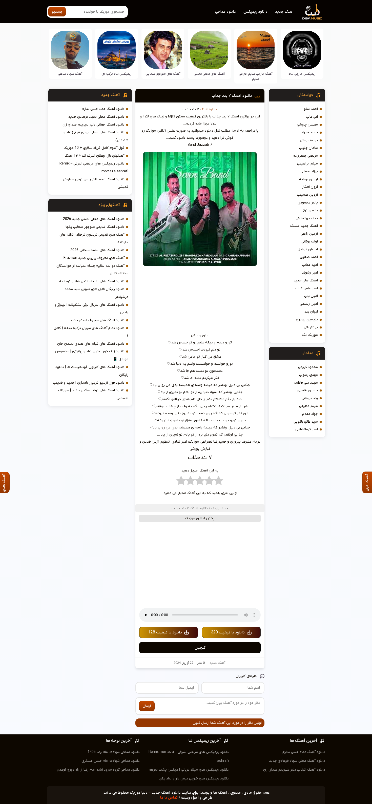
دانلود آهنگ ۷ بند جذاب (232, 95)
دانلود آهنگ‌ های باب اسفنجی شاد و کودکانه (92, 281)
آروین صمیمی (307, 194)
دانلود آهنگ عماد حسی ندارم (103, 109)
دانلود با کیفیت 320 (228, 632)
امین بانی (311, 296)
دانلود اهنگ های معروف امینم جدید (97, 320)
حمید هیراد (309, 132)
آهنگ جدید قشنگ (304, 225)
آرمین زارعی (309, 233)
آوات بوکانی (309, 241)
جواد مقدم (310, 413)
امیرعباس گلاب (306, 288)
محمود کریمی (308, 367)
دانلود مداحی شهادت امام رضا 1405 (114, 752)
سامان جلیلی (308, 148)
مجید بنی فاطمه (306, 382)
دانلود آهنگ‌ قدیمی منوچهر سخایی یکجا (95, 226)
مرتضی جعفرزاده (305, 155)
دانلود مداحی (225, 11)
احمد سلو (311, 109)
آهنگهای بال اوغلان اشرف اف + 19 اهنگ (95, 155)
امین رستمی (309, 303)
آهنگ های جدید (306, 280)
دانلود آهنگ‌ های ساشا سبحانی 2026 (97, 250)
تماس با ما (169, 797)
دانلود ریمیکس (255, 11)
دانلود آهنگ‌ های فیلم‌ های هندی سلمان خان (91, 343)
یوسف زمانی (309, 140)
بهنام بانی (311, 327)
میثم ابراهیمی (307, 163)
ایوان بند (311, 311)
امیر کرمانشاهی (306, 429)
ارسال (147, 706)
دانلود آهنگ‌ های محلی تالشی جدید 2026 (94, 219)
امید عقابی (310, 264)
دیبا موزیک (219, 508)
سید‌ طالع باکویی (306, 421)
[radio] (218, 482)
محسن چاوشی (307, 124)
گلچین (200, 647)
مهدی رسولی (308, 375)
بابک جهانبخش (307, 218)
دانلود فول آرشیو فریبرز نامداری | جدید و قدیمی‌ (89, 382)
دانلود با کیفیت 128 (165, 632)
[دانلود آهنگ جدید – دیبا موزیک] (312, 12)
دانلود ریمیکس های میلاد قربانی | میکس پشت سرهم (189, 769)
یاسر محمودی (308, 202)
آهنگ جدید (284, 11)
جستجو (57, 11)
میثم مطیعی (308, 406)
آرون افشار (310, 186)
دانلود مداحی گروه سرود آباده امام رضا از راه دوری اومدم (98, 769)
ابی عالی (312, 116)
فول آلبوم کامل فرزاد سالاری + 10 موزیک (94, 148)
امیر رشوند (310, 272)
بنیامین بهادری (307, 319)
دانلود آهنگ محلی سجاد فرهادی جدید (96, 116)
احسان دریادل (308, 249)
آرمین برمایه (308, 179)
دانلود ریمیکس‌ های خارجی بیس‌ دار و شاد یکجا (194, 778)
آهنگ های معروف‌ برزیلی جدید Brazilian (94, 258)
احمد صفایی (309, 257)
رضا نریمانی (309, 398)
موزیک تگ (310, 335)
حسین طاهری (307, 390)
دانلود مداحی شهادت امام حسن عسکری (110, 760)
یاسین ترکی (309, 210)
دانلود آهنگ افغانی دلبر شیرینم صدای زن (94, 124)
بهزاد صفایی (309, 171)
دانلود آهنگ (208, 109)
